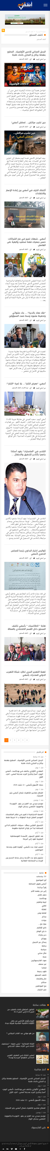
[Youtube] (16, 1149)
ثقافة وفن (42, 913)
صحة (44, 957)
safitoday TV (41, 876)
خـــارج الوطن (41, 931)
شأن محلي (42, 953)
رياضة (44, 946)
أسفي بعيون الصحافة (37, 884)
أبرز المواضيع (41, 880)
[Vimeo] (12, 1149)
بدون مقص (42, 894)
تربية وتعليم (41, 902)
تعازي (44, 905)
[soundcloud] (3, 1149)
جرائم (44, 916)
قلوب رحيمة (41, 971)
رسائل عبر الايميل (39, 942)
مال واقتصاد (41, 978)
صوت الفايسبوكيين (38, 960)
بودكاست (25, 388)
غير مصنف (42, 964)
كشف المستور (23, 59)
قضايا (44, 967)
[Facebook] (24, 1149)
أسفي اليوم (39, 59)
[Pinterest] (20, 1149)
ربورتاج (43, 938)
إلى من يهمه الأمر (38, 891)
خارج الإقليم (41, 927)
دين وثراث (42, 935)
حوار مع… (42, 924)
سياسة (43, 949)
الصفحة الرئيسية (41, 32)
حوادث (43, 920)
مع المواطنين (40, 986)
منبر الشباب (41, 989)
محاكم (43, 982)
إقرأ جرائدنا (41, 887)
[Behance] (7, 1149)
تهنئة (44, 909)
